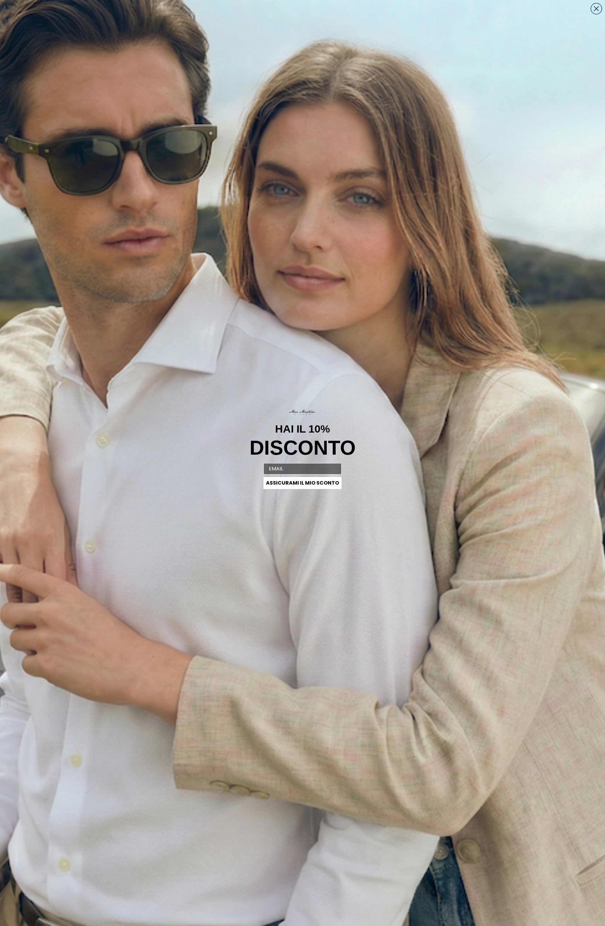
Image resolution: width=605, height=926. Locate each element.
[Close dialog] (596, 8)
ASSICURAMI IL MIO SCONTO (302, 482)
